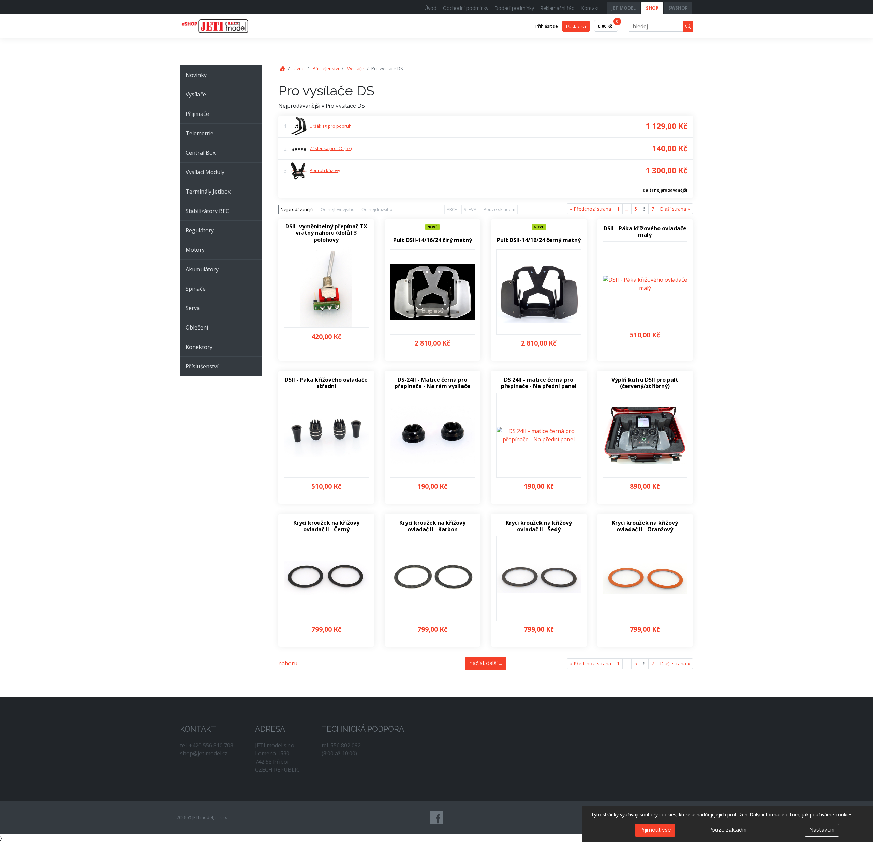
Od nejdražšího (377, 209)
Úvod (430, 8)
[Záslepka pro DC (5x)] (299, 148)
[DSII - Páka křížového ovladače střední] (326, 435)
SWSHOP (678, 8)
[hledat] (688, 26)
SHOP (652, 8)
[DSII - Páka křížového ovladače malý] (645, 283)
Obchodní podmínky (465, 8)
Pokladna (576, 26)
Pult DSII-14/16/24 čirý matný (432, 240)
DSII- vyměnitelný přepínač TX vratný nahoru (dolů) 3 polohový (326, 233)
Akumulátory (202, 269)
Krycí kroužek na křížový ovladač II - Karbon (432, 526)
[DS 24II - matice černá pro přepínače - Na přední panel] (538, 435)
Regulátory (200, 230)
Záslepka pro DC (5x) (331, 148)
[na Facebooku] (436, 817)
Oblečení (197, 327)
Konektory (199, 347)
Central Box (201, 152)
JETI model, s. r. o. (222, 26)
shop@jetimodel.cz (203, 753)
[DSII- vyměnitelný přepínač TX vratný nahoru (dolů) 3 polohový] (326, 285)
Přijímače (197, 114)
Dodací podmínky (514, 8)
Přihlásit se (546, 26)
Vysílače (196, 94)
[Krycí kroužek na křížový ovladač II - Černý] (326, 578)
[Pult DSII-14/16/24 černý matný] (538, 292)
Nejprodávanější (297, 209)
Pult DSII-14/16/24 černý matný (539, 240)
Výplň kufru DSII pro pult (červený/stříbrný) (644, 383)
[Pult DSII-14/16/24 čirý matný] (432, 292)
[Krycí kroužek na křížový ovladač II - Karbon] (432, 578)
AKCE (452, 209)
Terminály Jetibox (208, 191)
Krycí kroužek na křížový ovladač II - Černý (326, 526)
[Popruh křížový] (299, 171)
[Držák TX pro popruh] (299, 126)
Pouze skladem (499, 209)
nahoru (287, 663)
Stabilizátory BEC (207, 211)
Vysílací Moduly (205, 172)
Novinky (196, 75)
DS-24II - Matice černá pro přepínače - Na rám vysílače (432, 383)
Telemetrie (199, 133)
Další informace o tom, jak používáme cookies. (802, 814)
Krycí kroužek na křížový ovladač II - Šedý (539, 526)
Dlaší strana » (675, 208)
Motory (195, 250)
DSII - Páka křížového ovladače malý (645, 231)
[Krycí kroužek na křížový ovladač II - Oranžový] (645, 578)
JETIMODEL (623, 8)
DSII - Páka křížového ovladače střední (326, 383)
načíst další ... (486, 663)
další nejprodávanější (665, 190)
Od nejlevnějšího (338, 209)
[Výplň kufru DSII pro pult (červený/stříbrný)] (645, 435)
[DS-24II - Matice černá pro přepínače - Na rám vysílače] (432, 435)
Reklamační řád (557, 8)
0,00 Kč (608, 24)
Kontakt (590, 8)
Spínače (196, 288)
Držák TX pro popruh (331, 126)
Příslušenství (202, 366)
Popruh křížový (325, 170)
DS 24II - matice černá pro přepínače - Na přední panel (539, 383)
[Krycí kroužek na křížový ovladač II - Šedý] (538, 578)
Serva (193, 308)
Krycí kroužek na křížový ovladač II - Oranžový (645, 526)
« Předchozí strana (590, 208)
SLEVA (470, 209)
